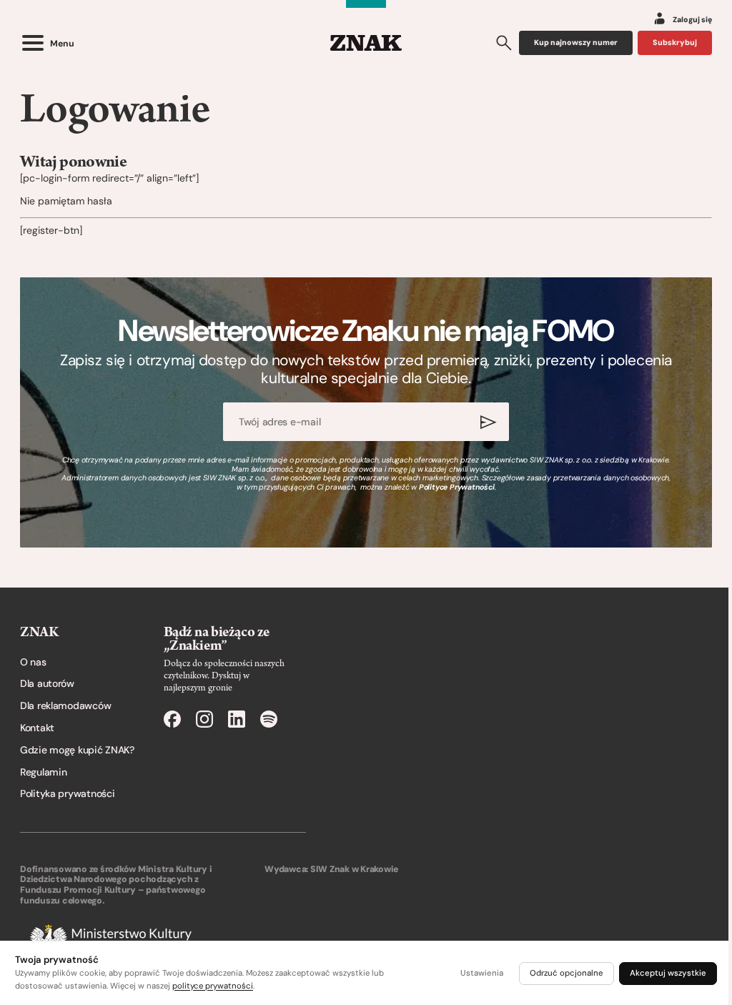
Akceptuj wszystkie (668, 973)
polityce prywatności (212, 986)
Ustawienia (481, 973)
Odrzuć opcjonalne (566, 973)
